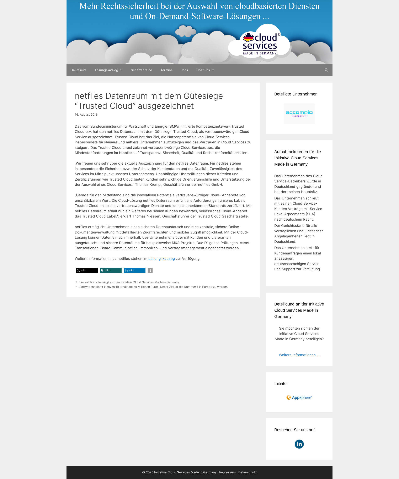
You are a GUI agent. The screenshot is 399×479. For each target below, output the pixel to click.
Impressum (227, 472)
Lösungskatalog (106, 70)
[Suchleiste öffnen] (326, 70)
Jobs (184, 70)
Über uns (203, 70)
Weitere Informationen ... (299, 355)
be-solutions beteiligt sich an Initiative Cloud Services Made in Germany (129, 282)
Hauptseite (79, 70)
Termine (166, 70)
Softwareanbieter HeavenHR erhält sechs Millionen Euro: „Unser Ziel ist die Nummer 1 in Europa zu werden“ (154, 286)
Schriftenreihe (141, 70)
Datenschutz (247, 472)
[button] (87, 270)
